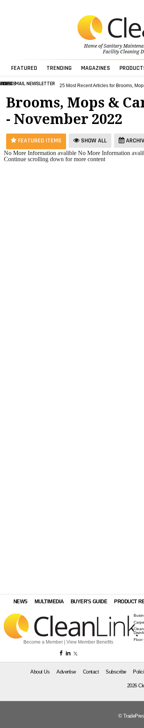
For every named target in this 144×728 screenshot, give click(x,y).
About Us (40, 672)
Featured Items (39, 141)
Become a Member (43, 642)
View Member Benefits (89, 642)
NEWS (20, 601)
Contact (91, 672)
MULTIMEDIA (49, 601)
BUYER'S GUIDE (89, 601)
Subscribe (116, 672)
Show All (93, 141)
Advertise (66, 672)
